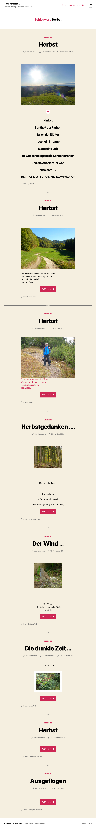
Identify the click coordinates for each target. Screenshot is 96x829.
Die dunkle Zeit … (48, 648)
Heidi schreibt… (16, 824)
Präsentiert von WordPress (35, 824)
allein (25, 810)
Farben (25, 184)
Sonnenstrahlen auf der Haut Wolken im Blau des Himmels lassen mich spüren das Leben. (34, 383)
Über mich (80, 5)
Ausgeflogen (48, 780)
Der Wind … (48, 543)
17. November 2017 (57, 328)
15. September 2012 (57, 551)
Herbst (47, 44)
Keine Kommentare (66, 52)
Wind (35, 624)
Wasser (31, 402)
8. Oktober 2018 (57, 215)
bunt (25, 297)
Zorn (38, 519)
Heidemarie (32, 52)
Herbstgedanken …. (48, 426)
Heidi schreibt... (12, 4)
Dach (25, 624)
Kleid (34, 297)
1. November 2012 (57, 434)
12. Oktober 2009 (57, 788)
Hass (25, 519)
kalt (30, 706)
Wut (34, 519)
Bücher (63, 5)
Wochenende (37, 810)
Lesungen (71, 5)
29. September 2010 (57, 738)
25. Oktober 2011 (48, 656)
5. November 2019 (48, 52)
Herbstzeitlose (34, 757)
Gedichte (48, 37)
